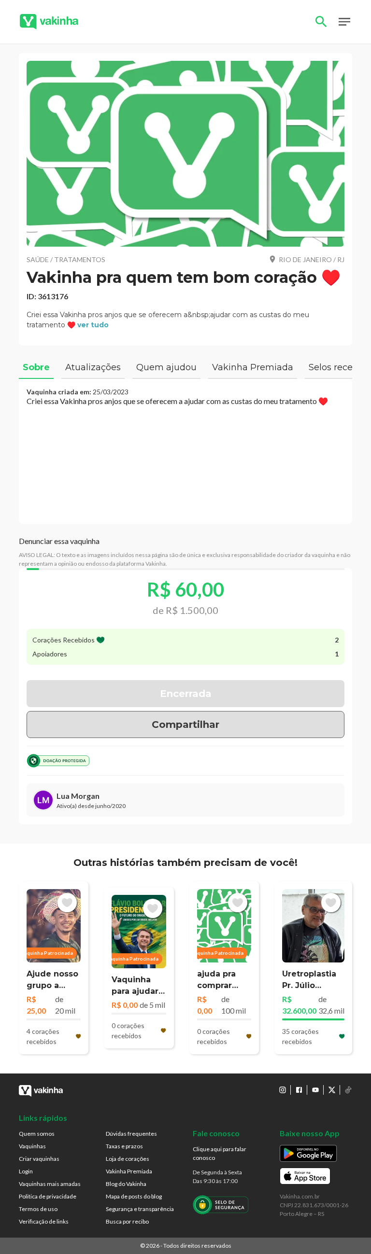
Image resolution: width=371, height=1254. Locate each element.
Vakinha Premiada (129, 1171)
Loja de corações (127, 1158)
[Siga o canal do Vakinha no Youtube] (315, 1090)
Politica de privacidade (47, 1196)
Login (26, 1171)
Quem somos (37, 1133)
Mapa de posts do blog (134, 1196)
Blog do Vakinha (126, 1183)
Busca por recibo (127, 1221)
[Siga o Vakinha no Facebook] (299, 1090)
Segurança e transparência (140, 1208)
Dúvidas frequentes (131, 1133)
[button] (185, 154)
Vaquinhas (32, 1146)
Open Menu (344, 21)
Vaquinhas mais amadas (50, 1183)
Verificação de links (44, 1221)
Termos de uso (38, 1208)
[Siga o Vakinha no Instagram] (282, 1090)
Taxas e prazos (124, 1146)
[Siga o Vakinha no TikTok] (348, 1090)
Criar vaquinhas (39, 1158)
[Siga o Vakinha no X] (332, 1090)
